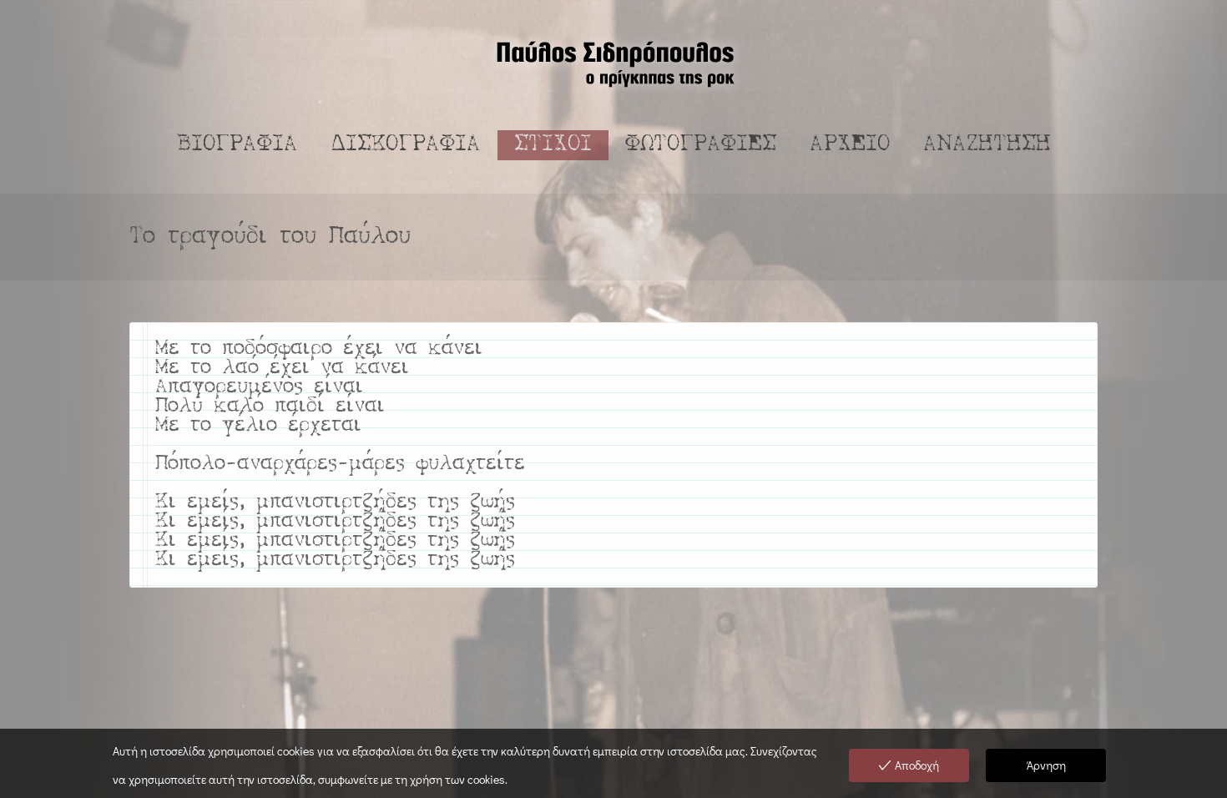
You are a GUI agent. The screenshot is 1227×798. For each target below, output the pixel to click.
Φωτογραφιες (700, 144)
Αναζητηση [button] (987, 144)
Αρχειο (850, 144)
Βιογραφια (237, 144)
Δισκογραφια (406, 144)
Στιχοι (553, 144)
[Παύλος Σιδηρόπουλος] (613, 62)
